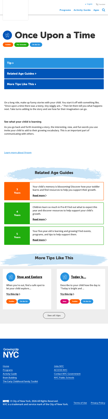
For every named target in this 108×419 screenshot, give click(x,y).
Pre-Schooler (21, 45)
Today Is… (78, 277)
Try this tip (12, 294)
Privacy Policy (98, 402)
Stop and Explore (29, 277)
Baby (64, 301)
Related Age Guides (20, 73)
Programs (65, 10)
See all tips (54, 315)
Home (6, 366)
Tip (9, 63)
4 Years (17, 213)
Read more (39, 195)
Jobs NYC (59, 366)
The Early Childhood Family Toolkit (20, 381)
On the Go (36, 45)
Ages (96, 10)
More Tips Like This (20, 84)
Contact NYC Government (67, 373)
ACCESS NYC (60, 370)
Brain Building (10, 377)
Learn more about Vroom (18, 152)
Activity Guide (82, 10)
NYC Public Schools (64, 377)
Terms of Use (80, 402)
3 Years (17, 191)
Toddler (8, 45)
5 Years (17, 235)
